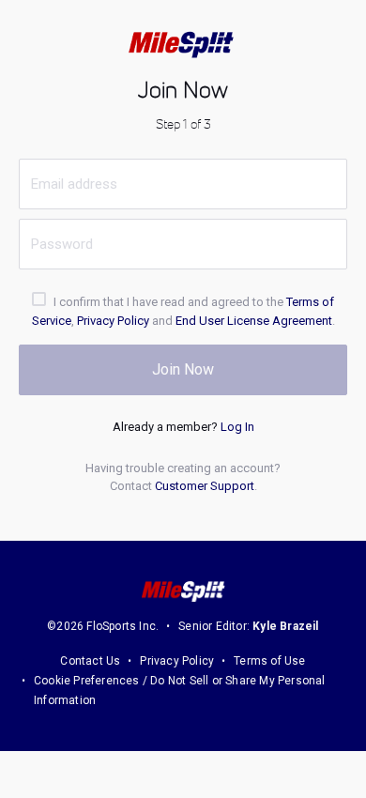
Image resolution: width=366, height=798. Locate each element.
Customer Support (204, 486)
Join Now (183, 369)
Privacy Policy (113, 321)
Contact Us (90, 661)
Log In (237, 427)
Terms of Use (269, 661)
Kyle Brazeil (285, 626)
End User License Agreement (253, 321)
